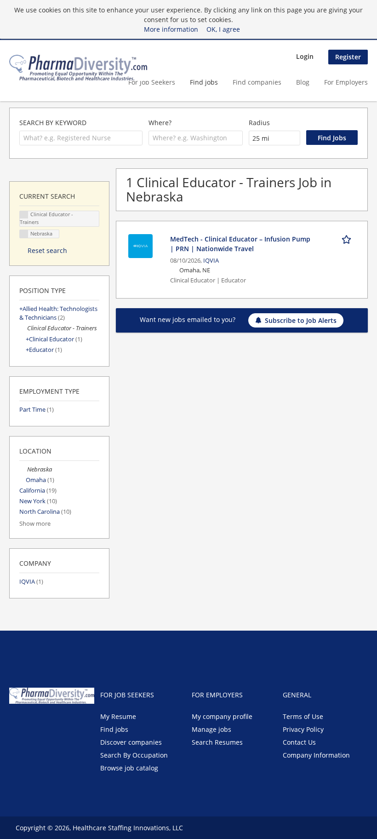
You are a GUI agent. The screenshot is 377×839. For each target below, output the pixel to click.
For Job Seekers (151, 82)
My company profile (222, 716)
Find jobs (204, 82)
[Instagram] (60, 723)
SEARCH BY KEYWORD (52, 122)
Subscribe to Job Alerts (301, 320)
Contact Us (299, 742)
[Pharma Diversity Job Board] (78, 68)
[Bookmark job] (348, 238)
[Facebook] (16, 723)
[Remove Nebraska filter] (23, 469)
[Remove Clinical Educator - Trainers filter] (23, 328)
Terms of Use (303, 716)
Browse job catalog (129, 768)
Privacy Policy (303, 729)
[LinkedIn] (46, 723)
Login (305, 56)
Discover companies (131, 742)
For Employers (346, 82)
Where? (160, 122)
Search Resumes (217, 742)
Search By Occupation (134, 755)
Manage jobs (211, 729)
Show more (35, 524)
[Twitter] (31, 723)
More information (171, 29)
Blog (302, 82)
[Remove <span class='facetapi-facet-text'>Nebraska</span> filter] (24, 234)
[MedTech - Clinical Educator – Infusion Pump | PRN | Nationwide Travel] (140, 245)
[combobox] (81, 138)
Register (348, 56)
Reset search (47, 250)
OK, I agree (223, 29)
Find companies (257, 82)
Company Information (316, 755)
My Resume (118, 716)
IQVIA (211, 260)
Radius (259, 122)
